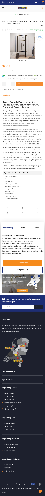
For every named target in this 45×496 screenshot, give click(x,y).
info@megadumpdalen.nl (12, 402)
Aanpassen (21, 270)
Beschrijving (6, 95)
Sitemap (22, 484)
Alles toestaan (22, 263)
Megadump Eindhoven (11, 459)
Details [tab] (22, 228)
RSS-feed (16, 484)
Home (3, 21)
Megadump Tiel (8, 418)
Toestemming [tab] (8, 228)
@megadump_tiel (10, 409)
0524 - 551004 (9, 2)
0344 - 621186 (9, 430)
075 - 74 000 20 (9, 450)
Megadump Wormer (11, 438)
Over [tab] (37, 228)
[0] (42, 2)
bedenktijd (23, 14)
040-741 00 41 (9, 471)
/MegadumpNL (9, 406)
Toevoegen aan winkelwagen (30, 84)
